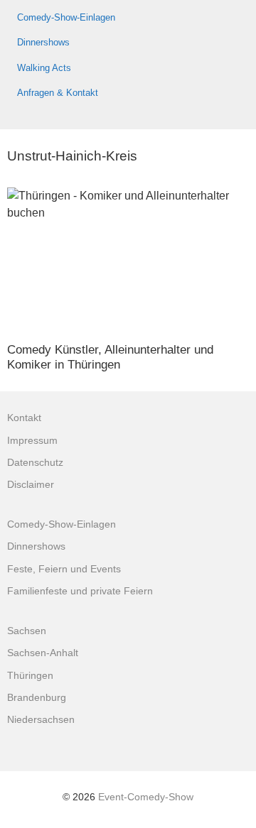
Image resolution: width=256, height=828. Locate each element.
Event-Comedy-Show (145, 797)
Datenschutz (35, 462)
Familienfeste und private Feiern (80, 591)
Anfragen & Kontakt (57, 92)
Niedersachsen (41, 719)
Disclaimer (30, 484)
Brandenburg (36, 697)
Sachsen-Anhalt (42, 653)
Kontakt (24, 418)
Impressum (32, 440)
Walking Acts (44, 67)
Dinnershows (43, 42)
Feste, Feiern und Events (64, 569)
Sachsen (26, 631)
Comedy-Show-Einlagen (66, 17)
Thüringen (30, 675)
